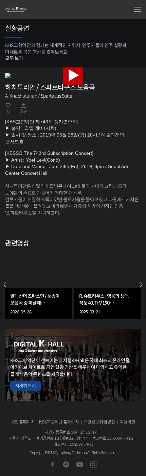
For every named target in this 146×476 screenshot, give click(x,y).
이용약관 (127, 422)
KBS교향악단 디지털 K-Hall (39, 9)
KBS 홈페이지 (23, 422)
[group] (38, 284)
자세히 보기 (25, 386)
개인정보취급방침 (99, 422)
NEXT (141, 284)
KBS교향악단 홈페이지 (59, 422)
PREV (5, 284)
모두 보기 (14, 58)
